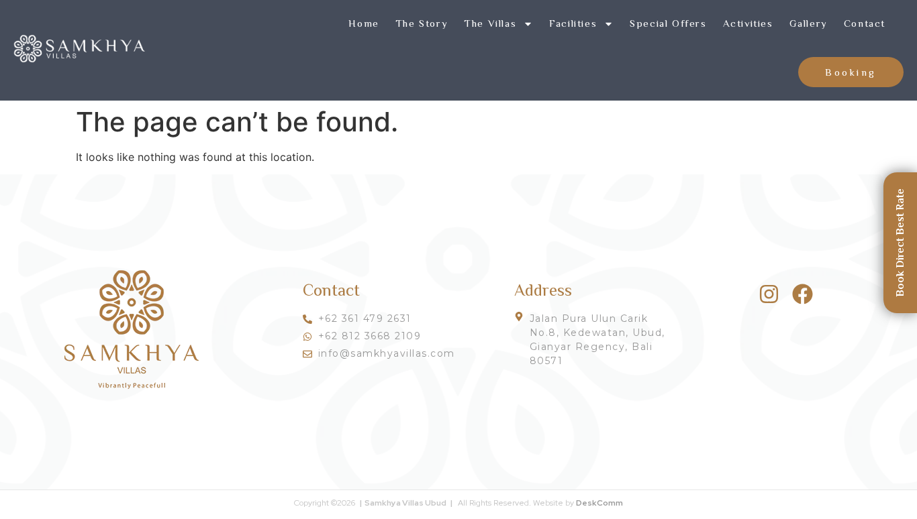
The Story (421, 23)
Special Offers (668, 23)
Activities (748, 23)
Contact (864, 23)
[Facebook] (802, 294)
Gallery (808, 23)
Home (363, 23)
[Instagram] (769, 294)
